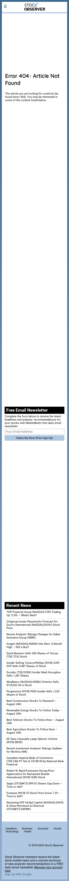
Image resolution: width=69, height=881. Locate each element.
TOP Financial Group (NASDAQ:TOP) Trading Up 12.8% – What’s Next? (33, 613)
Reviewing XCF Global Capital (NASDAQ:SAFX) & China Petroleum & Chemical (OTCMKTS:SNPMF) (34, 806)
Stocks (57, 828)
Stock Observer (54, 845)
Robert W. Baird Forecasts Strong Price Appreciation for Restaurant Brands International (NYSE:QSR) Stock (30, 774)
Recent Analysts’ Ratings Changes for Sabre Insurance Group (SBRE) (33, 636)
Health (27, 831)
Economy (43, 828)
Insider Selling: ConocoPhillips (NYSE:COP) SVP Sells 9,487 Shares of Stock (33, 664)
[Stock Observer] (34, 15)
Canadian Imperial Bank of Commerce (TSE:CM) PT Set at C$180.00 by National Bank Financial (35, 761)
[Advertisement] (34, 41)
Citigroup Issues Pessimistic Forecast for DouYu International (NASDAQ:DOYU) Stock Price (33, 625)
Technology (12, 831)
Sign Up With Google (18, 874)
